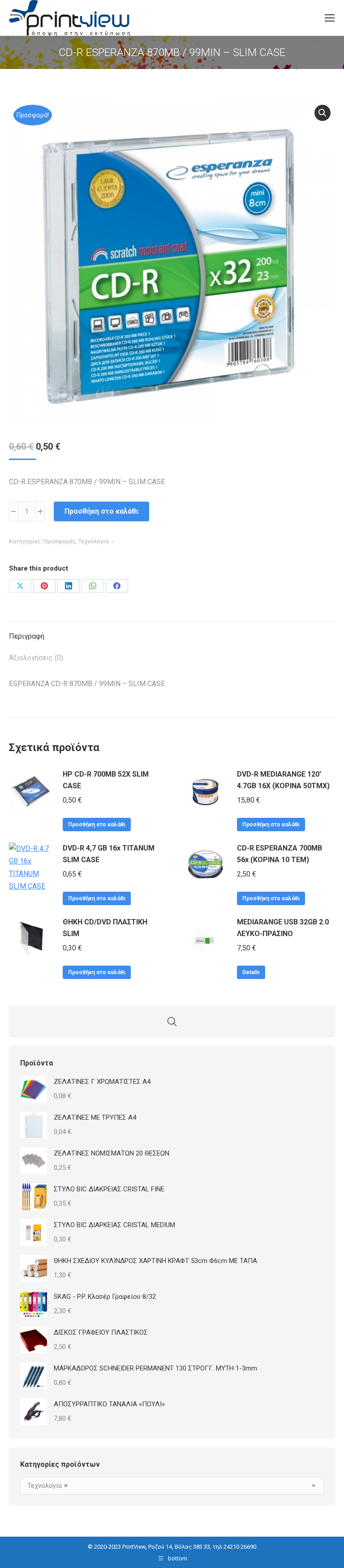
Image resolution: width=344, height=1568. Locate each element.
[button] (322, 113)
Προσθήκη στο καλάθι (101, 511)
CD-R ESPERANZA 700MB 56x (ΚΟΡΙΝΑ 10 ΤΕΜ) (279, 854)
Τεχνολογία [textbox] (47, 1486)
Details (251, 972)
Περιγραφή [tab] (26, 636)
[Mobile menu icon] (329, 18)
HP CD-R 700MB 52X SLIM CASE (106, 780)
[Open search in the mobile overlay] (172, 1021)
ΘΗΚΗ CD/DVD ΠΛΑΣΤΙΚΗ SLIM (105, 928)
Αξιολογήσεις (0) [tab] (36, 657)
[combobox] (172, 1486)
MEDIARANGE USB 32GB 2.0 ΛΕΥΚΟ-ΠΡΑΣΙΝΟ (283, 928)
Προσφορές (59, 541)
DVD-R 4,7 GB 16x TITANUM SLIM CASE (109, 854)
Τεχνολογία (93, 541)
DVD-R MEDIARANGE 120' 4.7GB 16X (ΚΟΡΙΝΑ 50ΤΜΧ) (283, 780)
